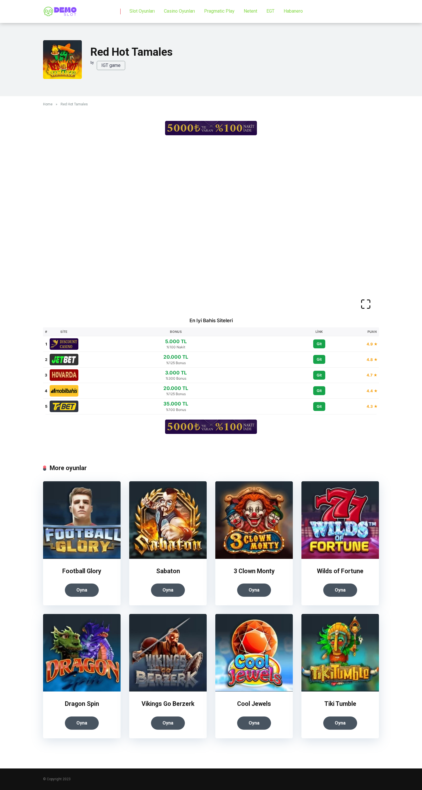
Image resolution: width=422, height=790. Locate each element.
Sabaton (168, 571)
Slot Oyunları (142, 11)
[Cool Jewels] (254, 690)
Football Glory (81, 571)
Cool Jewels (254, 703)
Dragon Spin (82, 703)
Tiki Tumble (340, 703)
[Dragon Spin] (82, 690)
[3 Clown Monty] (254, 557)
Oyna (81, 590)
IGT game (111, 65)
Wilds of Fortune (340, 571)
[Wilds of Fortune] (340, 557)
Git (319, 343)
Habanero (293, 11)
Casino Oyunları (179, 11)
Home (48, 104)
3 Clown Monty (254, 571)
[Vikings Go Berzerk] (168, 690)
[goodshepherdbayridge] (60, 9)
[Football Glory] (82, 557)
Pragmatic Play (219, 11)
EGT (270, 11)
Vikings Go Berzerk (168, 703)
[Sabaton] (168, 557)
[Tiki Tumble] (340, 690)
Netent (250, 11)
